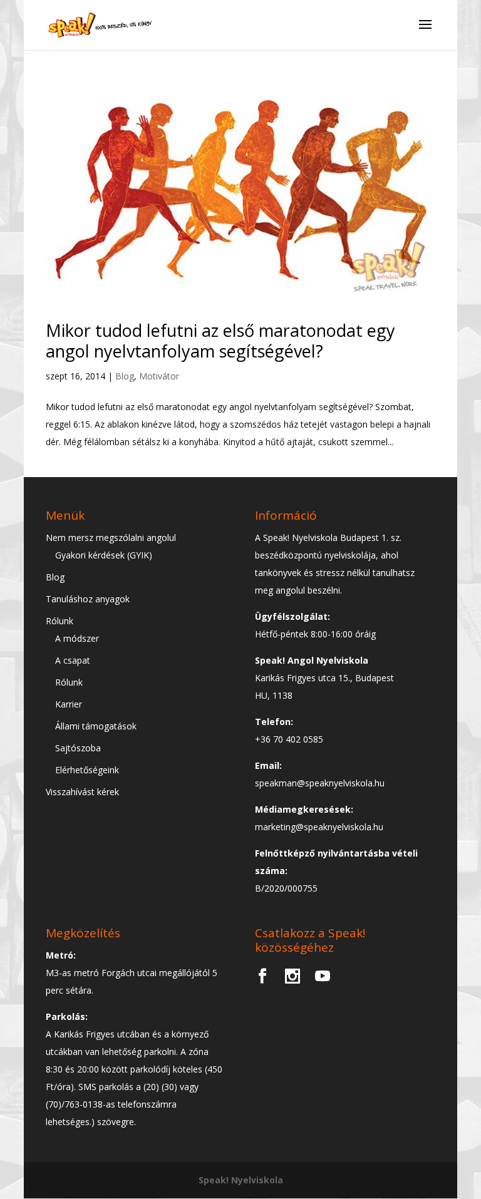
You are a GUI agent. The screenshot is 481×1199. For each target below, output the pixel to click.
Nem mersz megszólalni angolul (111, 537)
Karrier (68, 704)
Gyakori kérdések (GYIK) (103, 555)
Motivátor (159, 376)
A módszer (77, 638)
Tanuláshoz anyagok (88, 599)
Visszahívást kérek (82, 792)
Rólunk (59, 621)
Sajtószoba (78, 748)
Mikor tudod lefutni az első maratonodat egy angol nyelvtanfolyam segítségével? (220, 340)
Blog (124, 376)
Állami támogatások (96, 726)
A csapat (72, 660)
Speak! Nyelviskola (241, 1180)
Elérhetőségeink (87, 770)
